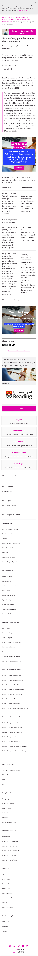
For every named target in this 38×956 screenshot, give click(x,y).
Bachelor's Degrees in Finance (10, 741)
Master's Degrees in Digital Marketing (13, 689)
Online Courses (6, 482)
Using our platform (7, 799)
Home (4, 17)
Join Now (19, 408)
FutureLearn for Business (9, 846)
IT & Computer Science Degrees (11, 642)
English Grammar (20, 17)
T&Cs (4, 874)
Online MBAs (6, 628)
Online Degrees (6, 500)
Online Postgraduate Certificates (11, 515)
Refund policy (6, 884)
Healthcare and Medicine (9, 534)
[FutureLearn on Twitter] (19, 945)
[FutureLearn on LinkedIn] (27, 945)
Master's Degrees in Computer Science (13, 680)
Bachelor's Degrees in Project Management (14, 746)
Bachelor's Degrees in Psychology (12, 727)
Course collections (7, 614)
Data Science (6, 590)
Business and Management (10, 529)
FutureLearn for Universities (10, 841)
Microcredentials (7, 491)
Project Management (8, 604)
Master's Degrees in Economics (11, 703)
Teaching (4, 538)
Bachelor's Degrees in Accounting (12, 732)
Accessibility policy (7, 898)
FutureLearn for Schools (9, 855)
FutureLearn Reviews (8, 803)
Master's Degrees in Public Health (12, 694)
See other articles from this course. (22, 32)
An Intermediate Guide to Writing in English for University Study (16, 19)
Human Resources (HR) (8, 595)
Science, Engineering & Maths (10, 562)
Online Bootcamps (7, 496)
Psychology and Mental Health (11, 543)
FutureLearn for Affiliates (9, 860)
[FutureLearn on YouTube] (23, 945)
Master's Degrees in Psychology (11, 675)
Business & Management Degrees (12, 661)
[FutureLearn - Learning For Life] (18, 950)
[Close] (36, 3)
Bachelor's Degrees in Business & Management (15, 751)
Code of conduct (7, 893)
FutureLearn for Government (10, 851)
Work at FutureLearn (8, 775)
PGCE (4, 652)
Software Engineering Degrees (11, 656)
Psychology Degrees (8, 633)
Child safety (5, 922)
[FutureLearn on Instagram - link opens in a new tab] (14, 945)
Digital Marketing (7, 576)
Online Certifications (8, 486)
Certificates (5, 813)
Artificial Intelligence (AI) (9, 586)
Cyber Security (6, 600)
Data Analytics (6, 581)
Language (10, 17)
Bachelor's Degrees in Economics (11, 737)
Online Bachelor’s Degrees (9, 510)
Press (4, 779)
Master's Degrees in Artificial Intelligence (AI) (15, 708)
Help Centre (5, 926)
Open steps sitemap (8, 907)
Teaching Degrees (7, 637)
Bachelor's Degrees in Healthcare (11, 723)
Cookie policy (6, 888)
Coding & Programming (9, 609)
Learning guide (6, 808)
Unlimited (5, 817)
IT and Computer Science (9, 548)
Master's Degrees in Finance (10, 699)
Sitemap (4, 902)
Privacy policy (6, 879)
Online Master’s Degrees (9, 505)
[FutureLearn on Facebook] (10, 945)
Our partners (6, 837)
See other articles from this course (19, 351)
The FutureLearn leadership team (11, 770)
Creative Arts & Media (8, 557)
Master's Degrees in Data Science (11, 685)
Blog (3, 784)
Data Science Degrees (8, 647)
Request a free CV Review (9, 822)
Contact (4, 931)
